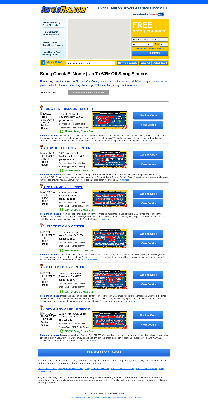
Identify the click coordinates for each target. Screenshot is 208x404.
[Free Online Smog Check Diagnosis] (53, 26)
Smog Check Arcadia (47, 368)
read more (147, 141)
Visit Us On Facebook (133, 397)
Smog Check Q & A (82, 397)
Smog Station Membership (112, 397)
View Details (148, 124)
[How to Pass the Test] (53, 56)
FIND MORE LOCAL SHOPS (104, 352)
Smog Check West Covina (122, 368)
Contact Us (96, 397)
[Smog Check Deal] (109, 128)
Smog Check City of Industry (70, 368)
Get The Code (148, 115)
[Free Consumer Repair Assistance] (53, 35)
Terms (71, 397)
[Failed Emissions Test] (53, 46)
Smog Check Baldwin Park (97, 368)
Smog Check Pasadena (146, 368)
